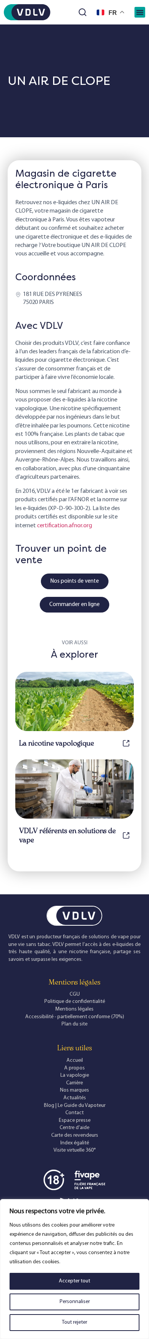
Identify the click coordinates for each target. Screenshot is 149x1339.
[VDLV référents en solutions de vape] (126, 835)
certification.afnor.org (64, 526)
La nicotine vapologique (56, 743)
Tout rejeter (74, 1322)
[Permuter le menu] (139, 12)
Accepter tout (74, 1281)
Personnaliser (75, 1302)
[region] (74, 1269)
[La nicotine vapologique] (126, 743)
